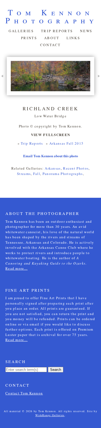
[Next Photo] (97, 85)
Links (73, 37)
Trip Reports (57, 30)
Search (55, 370)
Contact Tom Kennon (24, 393)
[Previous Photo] (3, 85)
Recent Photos (76, 168)
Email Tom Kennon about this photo (50, 155)
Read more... (16, 268)
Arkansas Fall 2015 (66, 143)
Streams (24, 173)
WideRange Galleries (50, 415)
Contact (50, 44)
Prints (29, 37)
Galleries (21, 30)
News (86, 30)
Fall (36, 173)
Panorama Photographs (63, 173)
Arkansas (53, 168)
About (52, 37)
